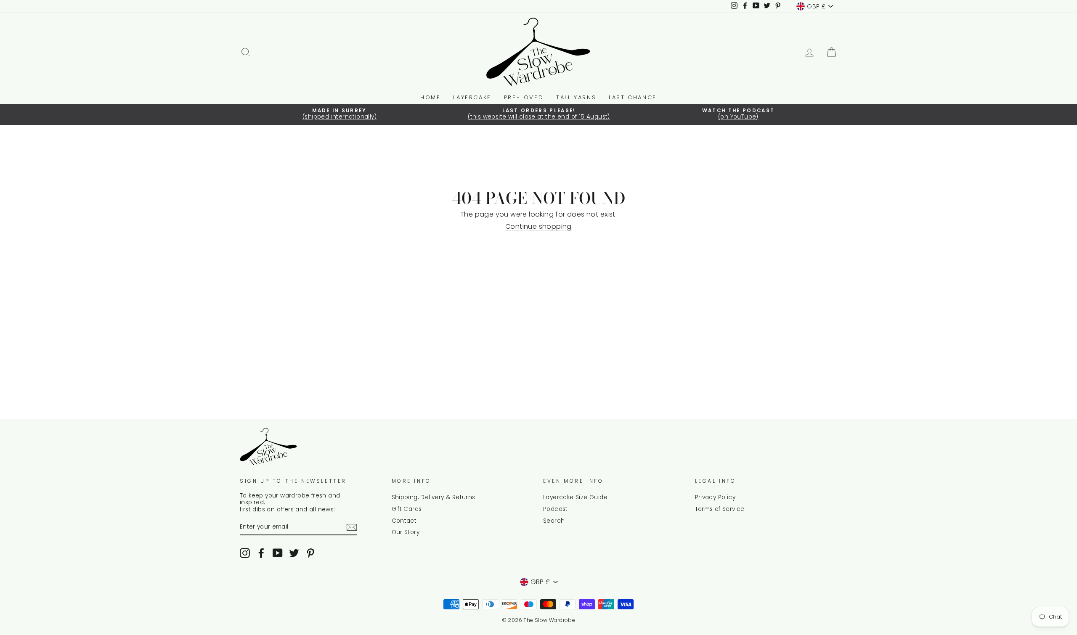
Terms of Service (720, 509)
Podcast (555, 509)
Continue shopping (538, 226)
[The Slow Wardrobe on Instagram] (245, 553)
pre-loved (524, 97)
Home (430, 97)
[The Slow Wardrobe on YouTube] (278, 553)
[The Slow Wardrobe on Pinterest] (310, 553)
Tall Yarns (576, 97)
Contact (404, 521)
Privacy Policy (715, 497)
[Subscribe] (351, 527)
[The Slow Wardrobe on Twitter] (294, 553)
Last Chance (633, 97)
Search (554, 521)
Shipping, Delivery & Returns (433, 497)
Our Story (406, 532)
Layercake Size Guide (575, 497)
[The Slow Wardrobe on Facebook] (261, 553)
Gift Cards (407, 509)
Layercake (472, 97)
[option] (339, 114)
